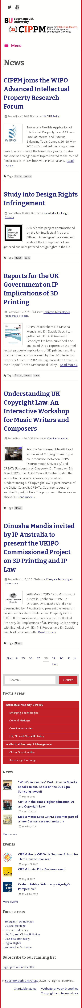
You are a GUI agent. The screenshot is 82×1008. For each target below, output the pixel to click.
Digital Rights (13, 943)
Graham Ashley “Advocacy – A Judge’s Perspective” (44, 887)
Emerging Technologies (24, 712)
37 (38, 658)
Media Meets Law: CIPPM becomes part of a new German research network (48, 819)
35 (23, 658)
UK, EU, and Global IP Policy (22, 934)
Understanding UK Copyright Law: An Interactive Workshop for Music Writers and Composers (36, 411)
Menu (16, 45)
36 (30, 658)
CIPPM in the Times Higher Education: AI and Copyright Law (46, 804)
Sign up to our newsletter (18, 967)
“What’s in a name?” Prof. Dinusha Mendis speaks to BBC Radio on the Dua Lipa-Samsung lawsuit (47, 786)
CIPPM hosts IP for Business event (42, 869)
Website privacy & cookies (59, 988)
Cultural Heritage (19, 720)
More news (10, 834)
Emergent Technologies (56, 312)
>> (74, 658)
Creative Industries (57, 438)
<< (17, 658)
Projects (9, 217)
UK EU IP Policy (51, 116)
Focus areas (11, 316)
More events (10, 901)
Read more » (68, 365)
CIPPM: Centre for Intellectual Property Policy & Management (42, 31)
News (27, 176)
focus (18, 176)
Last (54, 664)
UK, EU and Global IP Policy (26, 736)
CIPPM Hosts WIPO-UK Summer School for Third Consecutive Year (48, 857)
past (27, 257)
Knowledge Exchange (56, 213)
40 (61, 658)
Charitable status (25, 988)
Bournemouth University (19, 20)
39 (53, 658)
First (10, 658)
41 (69, 658)
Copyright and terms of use (59, 993)
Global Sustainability (22, 752)
